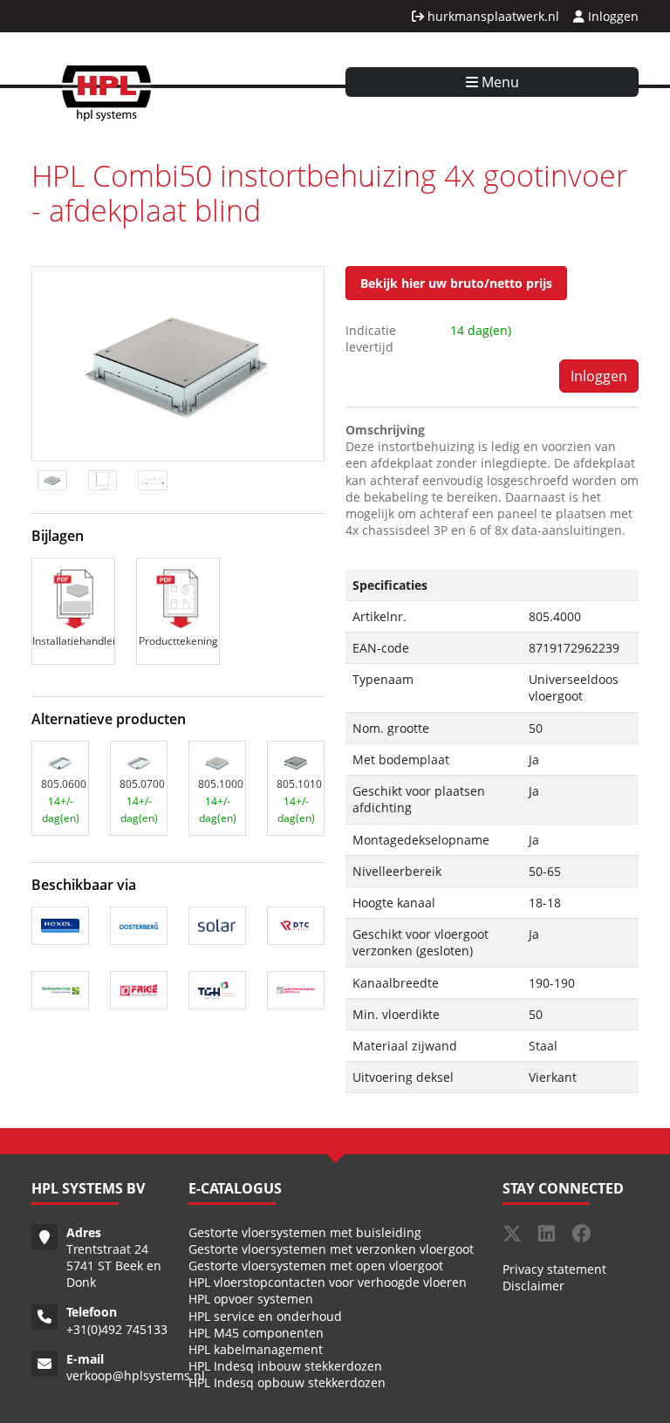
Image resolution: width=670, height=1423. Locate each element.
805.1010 (299, 783)
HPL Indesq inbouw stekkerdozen (285, 1366)
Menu (498, 82)
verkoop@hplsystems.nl (135, 1375)
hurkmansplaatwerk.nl (491, 16)
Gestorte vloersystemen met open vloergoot (315, 1265)
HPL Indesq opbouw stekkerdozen (287, 1382)
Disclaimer (533, 1285)
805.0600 (63, 783)
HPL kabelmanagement (255, 1349)
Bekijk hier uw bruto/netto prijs (456, 283)
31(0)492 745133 (120, 1329)
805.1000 (220, 783)
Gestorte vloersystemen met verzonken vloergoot (331, 1249)
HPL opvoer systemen (250, 1298)
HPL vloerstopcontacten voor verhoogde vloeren (327, 1282)
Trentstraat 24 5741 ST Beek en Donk (113, 1265)
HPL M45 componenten (256, 1332)
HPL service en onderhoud (265, 1316)
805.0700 (142, 783)
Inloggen (612, 16)
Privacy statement (554, 1269)
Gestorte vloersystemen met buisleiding (304, 1232)
